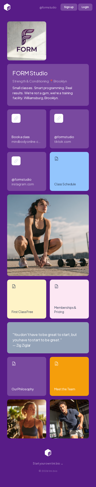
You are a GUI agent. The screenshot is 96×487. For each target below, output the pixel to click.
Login (85, 7)
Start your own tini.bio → (48, 463)
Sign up (69, 7)
